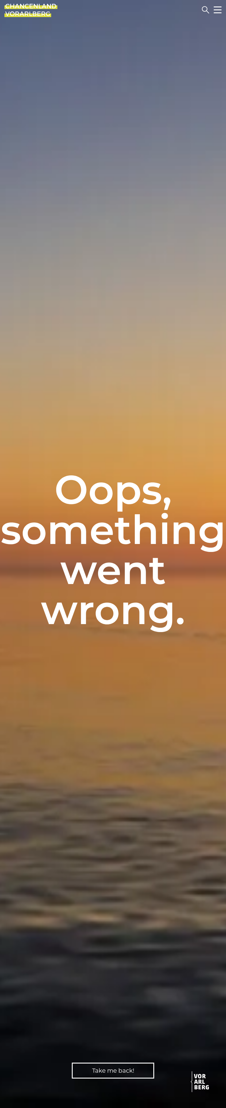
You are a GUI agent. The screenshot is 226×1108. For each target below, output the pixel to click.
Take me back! (113, 1070)
